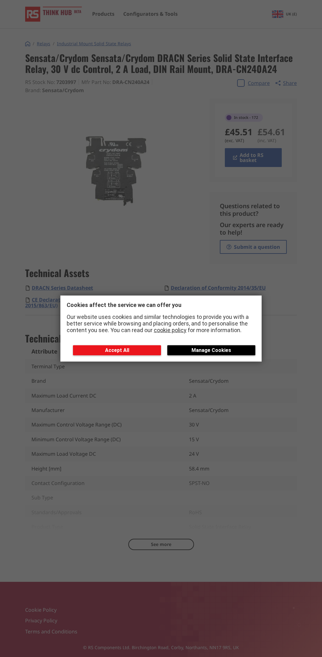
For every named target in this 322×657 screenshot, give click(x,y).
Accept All (117, 350)
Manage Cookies (211, 350)
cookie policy (170, 329)
